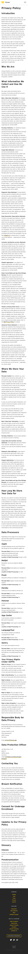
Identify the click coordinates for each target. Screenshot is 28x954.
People (14, 894)
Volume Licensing (14, 929)
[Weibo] (17, 939)
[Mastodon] (14, 939)
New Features (14, 910)
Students (14, 927)
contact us (7, 235)
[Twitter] (11, 939)
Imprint (14, 902)
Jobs (14, 896)
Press (14, 898)
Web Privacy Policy (9, 322)
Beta (14, 912)
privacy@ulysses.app (11, 740)
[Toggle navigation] (25, 2)
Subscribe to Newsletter (14, 935)
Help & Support (14, 921)
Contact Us (14, 930)
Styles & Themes (14, 925)
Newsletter (14, 909)
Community (14, 923)
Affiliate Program (14, 914)
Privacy (14, 900)
